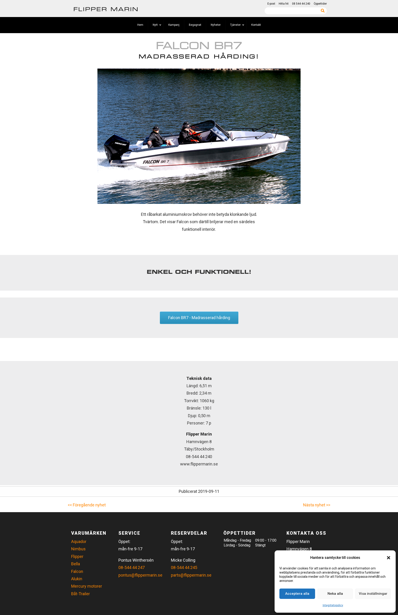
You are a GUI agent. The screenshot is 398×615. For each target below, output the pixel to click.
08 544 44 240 (301, 3)
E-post (271, 3)
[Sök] (323, 10)
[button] (388, 557)
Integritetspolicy (333, 605)
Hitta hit (284, 3)
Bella (75, 563)
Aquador (78, 541)
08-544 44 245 (184, 567)
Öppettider (320, 3)
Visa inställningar (373, 594)
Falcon (77, 571)
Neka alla (335, 594)
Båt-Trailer (80, 593)
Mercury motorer (86, 586)
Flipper (77, 556)
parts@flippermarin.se (191, 575)
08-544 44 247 (131, 567)
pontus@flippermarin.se (140, 575)
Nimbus (78, 548)
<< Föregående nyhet (87, 504)
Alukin (76, 578)
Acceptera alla (297, 594)
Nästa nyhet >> (316, 504)
